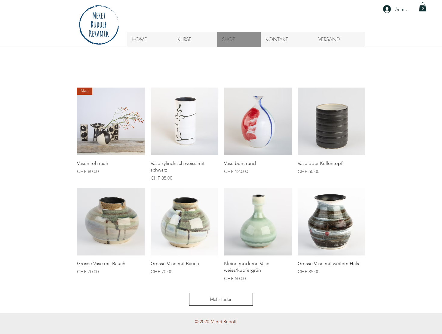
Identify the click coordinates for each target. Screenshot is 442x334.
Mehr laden (221, 299)
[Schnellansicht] (184, 121)
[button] (422, 6)
